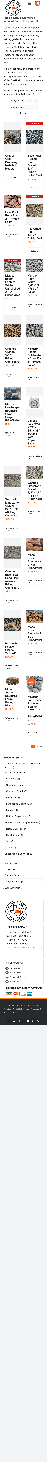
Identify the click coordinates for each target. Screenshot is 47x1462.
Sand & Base (13, 835)
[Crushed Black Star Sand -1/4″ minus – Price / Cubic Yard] (12, 553)
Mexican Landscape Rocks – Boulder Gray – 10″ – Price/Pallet (35, 706)
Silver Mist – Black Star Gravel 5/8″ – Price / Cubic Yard (35, 165)
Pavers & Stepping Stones (20, 822)
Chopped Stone (15, 785)
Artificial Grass (14, 772)
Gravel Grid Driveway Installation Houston (12, 162)
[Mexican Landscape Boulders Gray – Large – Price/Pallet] (12, 393)
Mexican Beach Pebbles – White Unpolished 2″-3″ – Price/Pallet (12, 285)
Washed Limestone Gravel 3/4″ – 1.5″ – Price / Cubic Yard (35, 491)
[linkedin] (33, 1021)
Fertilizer (11, 797)
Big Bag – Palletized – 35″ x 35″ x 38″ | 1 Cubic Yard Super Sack (34, 432)
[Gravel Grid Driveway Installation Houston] (12, 137)
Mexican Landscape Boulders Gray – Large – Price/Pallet (12, 412)
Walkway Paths (13, 887)
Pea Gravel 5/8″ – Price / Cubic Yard (35, 233)
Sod (8, 841)
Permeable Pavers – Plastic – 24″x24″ (12, 648)
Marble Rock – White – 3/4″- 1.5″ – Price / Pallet (34, 283)
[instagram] (19, 1021)
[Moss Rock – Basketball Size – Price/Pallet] (34, 616)
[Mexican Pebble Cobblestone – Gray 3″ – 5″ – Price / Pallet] (34, 330)
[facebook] (9, 1021)
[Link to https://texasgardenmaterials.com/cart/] (37, 3)
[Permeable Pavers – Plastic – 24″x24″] (12, 625)
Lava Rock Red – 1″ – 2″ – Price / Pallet (12, 217)
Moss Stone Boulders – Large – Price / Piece (12, 697)
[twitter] (14, 1021)
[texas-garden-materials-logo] (13, 1)
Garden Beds (12, 875)
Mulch (29, 90)
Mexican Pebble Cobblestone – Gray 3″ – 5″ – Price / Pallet (36, 357)
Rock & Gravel (14, 828)
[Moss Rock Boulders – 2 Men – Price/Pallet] (34, 544)
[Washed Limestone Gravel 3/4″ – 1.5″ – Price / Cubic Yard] (34, 472)
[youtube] (28, 1021)
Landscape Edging (16, 803)
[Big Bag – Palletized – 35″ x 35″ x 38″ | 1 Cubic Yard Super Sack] (34, 402)
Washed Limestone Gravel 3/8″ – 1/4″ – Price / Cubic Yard (12, 507)
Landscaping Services (17, 853)
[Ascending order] (35, 101)
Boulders (11, 778)
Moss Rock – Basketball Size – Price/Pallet (35, 633)
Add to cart (9, 236)
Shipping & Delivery (18, 977)
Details (13, 177)
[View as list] (25, 113)
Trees (9, 847)
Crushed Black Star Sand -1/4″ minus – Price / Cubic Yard (12, 579)
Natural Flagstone (16, 816)
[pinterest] (23, 1021)
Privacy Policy (16, 981)
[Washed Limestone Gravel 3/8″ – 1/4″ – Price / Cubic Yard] (12, 481)
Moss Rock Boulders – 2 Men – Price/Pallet (35, 561)
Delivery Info (28, 94)
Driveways (10, 869)
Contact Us (15, 968)
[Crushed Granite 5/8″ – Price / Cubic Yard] (12, 330)
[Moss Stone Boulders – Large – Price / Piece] (12, 680)
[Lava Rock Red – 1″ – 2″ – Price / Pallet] (12, 201)
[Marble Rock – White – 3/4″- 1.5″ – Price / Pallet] (34, 265)
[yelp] (38, 1021)
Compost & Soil (14, 791)
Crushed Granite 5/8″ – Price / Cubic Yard (12, 355)
